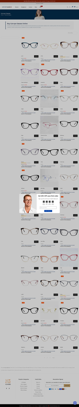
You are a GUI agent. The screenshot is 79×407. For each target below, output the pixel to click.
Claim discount (48, 210)
